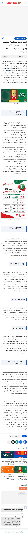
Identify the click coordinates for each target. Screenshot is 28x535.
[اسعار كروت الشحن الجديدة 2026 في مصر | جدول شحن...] (20, 454)
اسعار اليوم (7, 532)
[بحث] (2, 3)
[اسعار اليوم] (14, 3)
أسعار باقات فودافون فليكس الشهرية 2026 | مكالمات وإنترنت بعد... (21, 477)
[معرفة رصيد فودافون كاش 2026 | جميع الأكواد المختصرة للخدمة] (7, 454)
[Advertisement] (14, 21)
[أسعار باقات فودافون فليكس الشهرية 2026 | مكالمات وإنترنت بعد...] (20, 469)
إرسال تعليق (21, 494)
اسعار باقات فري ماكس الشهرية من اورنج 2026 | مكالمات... (8, 477)
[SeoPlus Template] (22, 532)
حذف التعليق (18, 526)
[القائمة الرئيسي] (26, 3)
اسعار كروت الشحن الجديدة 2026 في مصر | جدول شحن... (21, 462)
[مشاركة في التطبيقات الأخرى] (9, 442)
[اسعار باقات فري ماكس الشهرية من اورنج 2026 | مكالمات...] (7, 469)
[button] (20, 442)
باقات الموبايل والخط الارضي (20, 38)
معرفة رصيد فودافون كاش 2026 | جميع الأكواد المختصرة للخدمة (8, 462)
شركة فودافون (9, 70)
